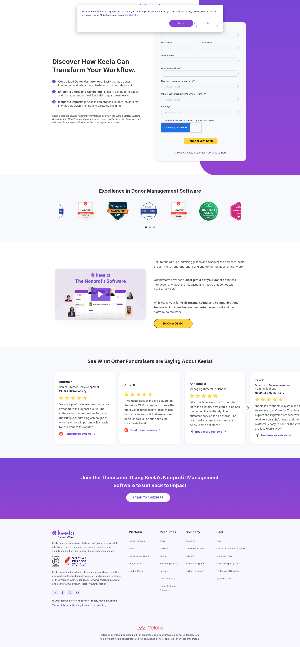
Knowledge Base (169, 563)
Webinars (165, 548)
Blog (162, 541)
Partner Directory (194, 571)
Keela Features (137, 541)
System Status (224, 578)
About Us (190, 541)
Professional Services (228, 571)
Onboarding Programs (228, 563)
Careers (189, 556)
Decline (206, 23)
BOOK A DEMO (173, 323)
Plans (132, 548)
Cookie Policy (131, 15)
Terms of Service (61, 605)
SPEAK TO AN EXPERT (148, 497)
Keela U (164, 571)
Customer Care (224, 556)
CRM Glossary (167, 578)
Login (219, 541)
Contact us (214, 152)
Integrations (135, 563)
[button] (146, 227)
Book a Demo (136, 571)
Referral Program (194, 563)
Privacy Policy (81, 605)
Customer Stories (194, 548)
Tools (163, 556)
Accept (181, 23)
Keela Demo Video (139, 556)
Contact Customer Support (230, 548)
